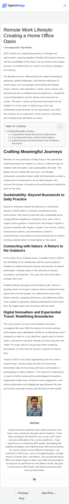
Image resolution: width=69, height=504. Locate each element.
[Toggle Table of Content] (58, 127)
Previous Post (21, 494)
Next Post (49, 493)
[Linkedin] (34, 479)
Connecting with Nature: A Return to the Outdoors (33, 137)
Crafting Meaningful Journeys (20, 131)
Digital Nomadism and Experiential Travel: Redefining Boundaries (35, 142)
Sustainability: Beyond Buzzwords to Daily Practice (34, 134)
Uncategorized (12, 47)
